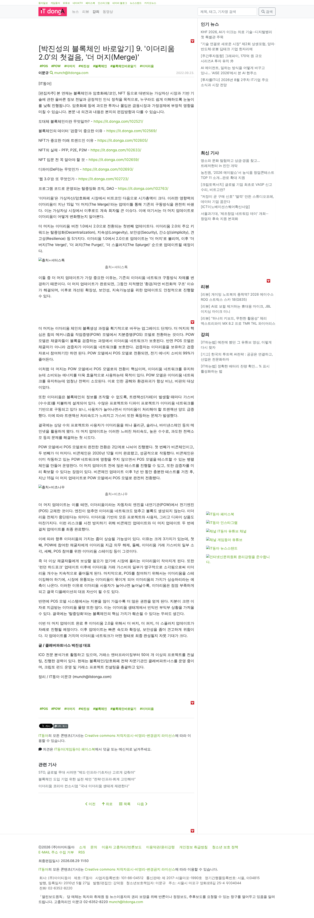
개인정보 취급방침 (193, 847)
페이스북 (90, 2)
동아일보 (43, 2)
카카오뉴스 (150, 2)
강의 (95, 11)
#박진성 (84, 66)
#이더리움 (147, 66)
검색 (269, 11)
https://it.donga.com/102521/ (118, 121)
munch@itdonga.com (71, 73)
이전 (91, 804)
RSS (81, 852)
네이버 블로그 (119, 2)
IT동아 (43, 735)
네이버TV (78, 2)
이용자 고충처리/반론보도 (122, 847)
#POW (56, 66)
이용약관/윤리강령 (160, 847)
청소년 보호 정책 (225, 847)
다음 (141, 804)
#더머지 (69, 66)
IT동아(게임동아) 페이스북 (74, 749)
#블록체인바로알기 (123, 66)
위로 (109, 804)
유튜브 (66, 2)
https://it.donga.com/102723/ (103, 179)
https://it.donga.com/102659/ (114, 160)
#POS (44, 66)
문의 (93, 847)
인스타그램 (104, 2)
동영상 (108, 11)
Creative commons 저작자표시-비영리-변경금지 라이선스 (130, 735)
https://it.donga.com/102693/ (108, 169)
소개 (82, 847)
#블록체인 (100, 66)
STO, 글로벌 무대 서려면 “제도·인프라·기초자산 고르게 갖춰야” (86, 772)
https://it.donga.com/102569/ (131, 131)
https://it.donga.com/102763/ (143, 188)
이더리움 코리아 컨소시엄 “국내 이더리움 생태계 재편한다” (83, 786)
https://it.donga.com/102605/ (122, 140)
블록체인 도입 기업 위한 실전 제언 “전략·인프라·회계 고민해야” (87, 779)
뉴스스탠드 (136, 2)
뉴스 (75, 11)
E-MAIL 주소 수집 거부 (56, 852)
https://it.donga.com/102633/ (116, 150)
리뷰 (85, 11)
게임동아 (55, 2)
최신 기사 (210, 152)
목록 (127, 804)
